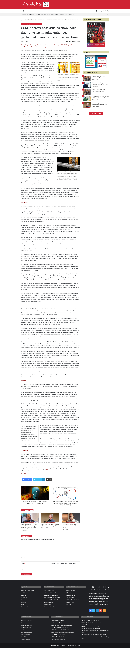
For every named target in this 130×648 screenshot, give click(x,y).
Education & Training (26, 632)
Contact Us (71, 14)
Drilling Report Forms (26, 625)
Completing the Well (49, 590)
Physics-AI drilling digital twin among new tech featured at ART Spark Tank (70, 526)
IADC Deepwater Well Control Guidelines (61, 625)
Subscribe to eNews (96, 113)
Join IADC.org (69, 604)
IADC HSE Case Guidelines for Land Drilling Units (93, 634)
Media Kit (37, 14)
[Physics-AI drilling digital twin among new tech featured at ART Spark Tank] (71, 518)
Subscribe (43, 14)
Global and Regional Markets (51, 595)
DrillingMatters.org (71, 593)
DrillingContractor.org (56, 645)
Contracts (23, 622)
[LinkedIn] (43, 479)
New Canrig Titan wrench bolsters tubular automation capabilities (50, 525)
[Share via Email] (47, 479)
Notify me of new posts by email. (31, 570)
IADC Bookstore (70, 597)
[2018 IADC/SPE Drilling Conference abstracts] (87, 78)
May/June (40, 24)
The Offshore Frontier (49, 606)
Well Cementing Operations (58, 639)
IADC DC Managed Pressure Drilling (90, 620)
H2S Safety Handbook (56, 622)
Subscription (24, 636)
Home (23, 19)
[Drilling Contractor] (35, 4)
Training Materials (25, 639)
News (28, 11)
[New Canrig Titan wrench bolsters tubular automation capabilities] (50, 518)
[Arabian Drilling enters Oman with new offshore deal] (87, 98)
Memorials (23, 602)
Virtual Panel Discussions (75, 11)
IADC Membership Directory (73, 599)
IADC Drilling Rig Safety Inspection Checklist (62, 632)
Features (35, 11)
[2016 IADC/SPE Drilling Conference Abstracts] (87, 92)
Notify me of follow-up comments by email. (64, 563)
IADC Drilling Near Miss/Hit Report (60, 629)
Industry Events (63, 14)
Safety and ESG (47, 604)
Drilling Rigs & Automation (30, 24)
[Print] (50, 479)
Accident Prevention (26, 620)
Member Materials (25, 634)
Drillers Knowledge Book (57, 620)
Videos (63, 11)
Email (23, 563)
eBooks (23, 629)
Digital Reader (54, 11)
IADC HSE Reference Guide (58, 634)
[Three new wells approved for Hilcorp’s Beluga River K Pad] (87, 85)
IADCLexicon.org (70, 595)
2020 (27, 19)
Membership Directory (52, 14)
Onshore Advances (48, 602)
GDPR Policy (77, 645)
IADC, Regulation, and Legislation (52, 597)
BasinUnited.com (70, 590)
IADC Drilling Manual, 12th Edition (60, 627)
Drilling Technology (26, 627)
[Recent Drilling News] (96, 46)
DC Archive (89, 11)
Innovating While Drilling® (51, 599)
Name (23, 557)
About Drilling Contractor (28, 14)
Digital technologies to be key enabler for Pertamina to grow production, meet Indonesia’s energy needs (29, 527)
